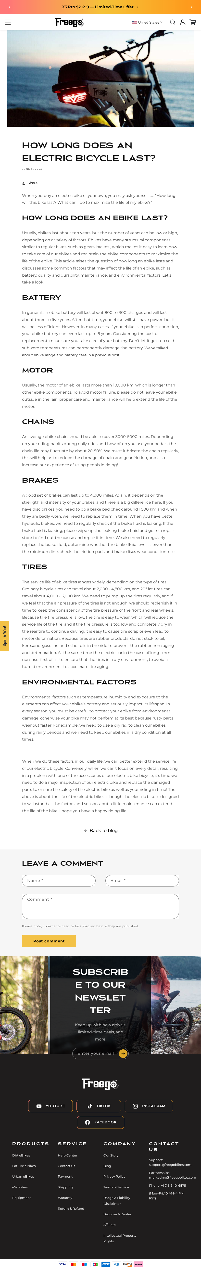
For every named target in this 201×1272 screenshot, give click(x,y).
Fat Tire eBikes (24, 1166)
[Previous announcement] (9, 7)
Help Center (67, 1155)
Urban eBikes (23, 1176)
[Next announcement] (191, 7)
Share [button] (33, 183)
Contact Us (66, 1166)
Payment (65, 1176)
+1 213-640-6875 (173, 1185)
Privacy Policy (114, 1176)
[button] (8, 22)
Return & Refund (71, 1208)
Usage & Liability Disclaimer (116, 1200)
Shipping (65, 1187)
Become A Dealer (117, 1214)
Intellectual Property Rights (119, 1238)
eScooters (20, 1187)
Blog (107, 1166)
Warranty (65, 1198)
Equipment (21, 1198)
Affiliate (109, 1225)
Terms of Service (116, 1187)
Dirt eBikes (21, 1155)
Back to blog (104, 830)
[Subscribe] (123, 1053)
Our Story (110, 1155)
